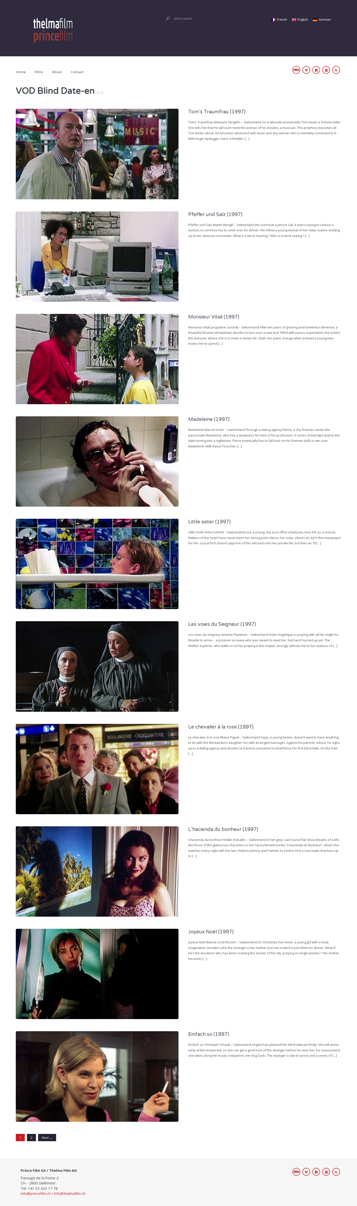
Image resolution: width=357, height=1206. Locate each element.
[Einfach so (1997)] (97, 1075)
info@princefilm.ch (36, 1193)
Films (38, 72)
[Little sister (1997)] (97, 563)
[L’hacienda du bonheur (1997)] (97, 871)
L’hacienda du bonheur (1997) (223, 829)
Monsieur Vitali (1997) (213, 317)
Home (21, 72)
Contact (77, 72)
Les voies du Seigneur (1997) (222, 624)
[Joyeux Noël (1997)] (97, 973)
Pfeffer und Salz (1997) (215, 215)
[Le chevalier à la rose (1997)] (97, 768)
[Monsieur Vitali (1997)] (97, 358)
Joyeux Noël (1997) (211, 932)
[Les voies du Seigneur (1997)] (97, 666)
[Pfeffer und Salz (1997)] (97, 256)
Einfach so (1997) (208, 1034)
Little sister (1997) (209, 522)
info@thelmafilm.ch (69, 1193)
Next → (47, 1137)
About (57, 72)
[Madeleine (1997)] (97, 461)
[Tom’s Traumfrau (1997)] (97, 153)
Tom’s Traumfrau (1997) (217, 112)
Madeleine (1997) (209, 419)
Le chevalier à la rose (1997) (221, 727)
